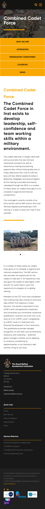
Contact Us (8, 387)
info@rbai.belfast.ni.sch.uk (13, 394)
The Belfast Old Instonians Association (18, 450)
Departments (9, 422)
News (6, 426)
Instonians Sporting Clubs (13, 454)
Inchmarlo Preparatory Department (17, 443)
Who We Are (8, 415)
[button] (36, 4)
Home (6, 411)
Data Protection (9, 484)
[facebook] (4, 489)
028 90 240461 (9, 390)
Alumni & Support (10, 418)
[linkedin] (8, 489)
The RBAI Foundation (12, 446)
